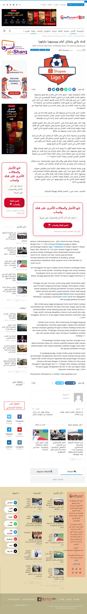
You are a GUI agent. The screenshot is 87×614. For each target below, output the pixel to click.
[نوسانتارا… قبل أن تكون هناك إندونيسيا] (22, 316)
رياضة (33, 31)
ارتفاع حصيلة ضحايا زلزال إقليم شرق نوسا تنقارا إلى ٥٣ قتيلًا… (9, 290)
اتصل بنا (56, 4)
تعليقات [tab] (70, 471)
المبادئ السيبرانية (28, 599)
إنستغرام (9, 539)
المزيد (44, 4)
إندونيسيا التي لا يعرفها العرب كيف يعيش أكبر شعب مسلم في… (9, 348)
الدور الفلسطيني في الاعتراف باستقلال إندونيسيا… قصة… (9, 251)
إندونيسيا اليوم (34, 50)
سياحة (54, 31)
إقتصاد (39, 31)
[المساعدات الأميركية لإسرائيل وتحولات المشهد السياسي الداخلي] (22, 361)
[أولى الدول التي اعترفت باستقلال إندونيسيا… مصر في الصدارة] (40, 435)
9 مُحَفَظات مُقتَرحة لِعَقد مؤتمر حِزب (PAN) (71, 413)
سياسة (66, 31)
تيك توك (9, 551)
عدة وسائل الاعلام (14, 599)
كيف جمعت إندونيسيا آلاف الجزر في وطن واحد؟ (9, 327)
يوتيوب (10, 517)
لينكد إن (9, 502)
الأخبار (73, 31)
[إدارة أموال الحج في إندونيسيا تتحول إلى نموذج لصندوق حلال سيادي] (22, 276)
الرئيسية (63, 4)
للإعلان (49, 4)
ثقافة (60, 31)
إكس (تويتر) (10, 509)
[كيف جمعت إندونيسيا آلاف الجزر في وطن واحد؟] (22, 327)
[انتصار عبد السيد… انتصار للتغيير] (22, 338)
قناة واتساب (9, 524)
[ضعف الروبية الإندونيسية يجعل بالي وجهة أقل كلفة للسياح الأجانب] (37, 518)
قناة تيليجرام (9, 532)
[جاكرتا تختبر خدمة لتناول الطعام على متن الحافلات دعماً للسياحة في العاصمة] (37, 501)
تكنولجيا (47, 31)
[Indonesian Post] (46, 599)
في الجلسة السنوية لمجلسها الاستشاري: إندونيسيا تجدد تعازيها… (14, 236)
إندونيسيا (42, 50)
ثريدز (10, 545)
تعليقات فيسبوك (43, 471)
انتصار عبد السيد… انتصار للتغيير (9, 337)
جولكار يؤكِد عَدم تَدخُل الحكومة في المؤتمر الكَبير (43, 413)
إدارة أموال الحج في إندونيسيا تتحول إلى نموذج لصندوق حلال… (9, 277)
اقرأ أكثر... (76, 564)
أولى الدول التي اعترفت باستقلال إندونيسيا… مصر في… (10, 264)
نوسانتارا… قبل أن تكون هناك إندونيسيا (10, 315)
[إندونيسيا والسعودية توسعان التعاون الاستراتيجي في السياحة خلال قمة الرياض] (37, 535)
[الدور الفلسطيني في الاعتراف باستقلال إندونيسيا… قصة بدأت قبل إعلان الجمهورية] (58, 435)
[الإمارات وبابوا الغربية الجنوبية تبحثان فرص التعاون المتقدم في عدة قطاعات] (37, 568)
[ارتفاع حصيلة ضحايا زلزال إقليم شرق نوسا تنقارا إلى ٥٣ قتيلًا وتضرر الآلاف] (22, 290)
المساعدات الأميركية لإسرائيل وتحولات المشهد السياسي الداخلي (9, 362)
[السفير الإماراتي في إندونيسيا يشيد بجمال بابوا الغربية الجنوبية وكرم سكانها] (37, 553)
